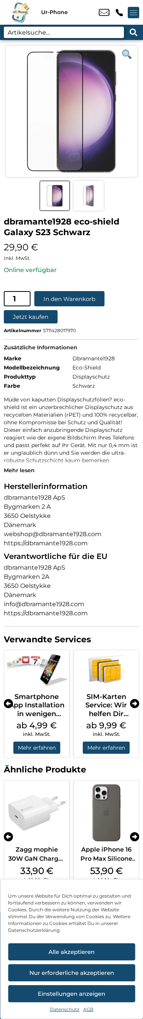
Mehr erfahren (37, 747)
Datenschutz (64, 1009)
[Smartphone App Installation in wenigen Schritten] (36, 669)
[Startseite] (20, 12)
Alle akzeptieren (71, 951)
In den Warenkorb (69, 299)
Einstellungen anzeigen (71, 993)
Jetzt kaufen (30, 316)
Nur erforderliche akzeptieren (71, 972)
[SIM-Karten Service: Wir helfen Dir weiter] (106, 669)
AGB (88, 1009)
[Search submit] (133, 32)
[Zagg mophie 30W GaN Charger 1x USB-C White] (37, 813)
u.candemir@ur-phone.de (104, 12)
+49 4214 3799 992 (119, 12)
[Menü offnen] (133, 12)
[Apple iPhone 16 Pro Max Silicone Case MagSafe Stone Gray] (106, 813)
